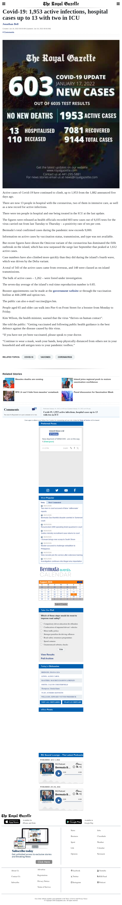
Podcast (102, 882)
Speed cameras (49, 641)
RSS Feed (103, 876)
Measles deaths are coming (29, 379)
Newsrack (101, 853)
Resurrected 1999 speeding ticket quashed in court (61, 527)
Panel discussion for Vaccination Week (93, 392)
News (73, 830)
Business (74, 836)
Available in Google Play (89, 821)
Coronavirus (65, 357)
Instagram (76, 882)
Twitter (75, 876)
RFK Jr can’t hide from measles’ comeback (36, 392)
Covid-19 (28, 357)
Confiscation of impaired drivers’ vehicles (60, 627)
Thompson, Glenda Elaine (50, 688)
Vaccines (45, 357)
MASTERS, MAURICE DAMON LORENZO (58, 680)
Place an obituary (72, 702)
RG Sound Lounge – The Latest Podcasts (62, 755)
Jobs (99, 830)
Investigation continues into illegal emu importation (61, 561)
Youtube (102, 870)
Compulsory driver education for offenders (61, 623)
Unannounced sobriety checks (56, 644)
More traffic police (51, 630)
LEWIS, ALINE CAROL (50, 676)
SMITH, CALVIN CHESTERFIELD (54, 684)
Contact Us (15, 876)
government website (66, 290)
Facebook (76, 870)
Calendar (100, 848)
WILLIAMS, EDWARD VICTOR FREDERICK (58, 696)
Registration (42, 875)
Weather (100, 842)
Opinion (74, 853)
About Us (15, 870)
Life (72, 848)
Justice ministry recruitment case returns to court (60, 533)
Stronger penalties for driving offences (59, 634)
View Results (47, 654)
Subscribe (15, 882)
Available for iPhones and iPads (29, 821)
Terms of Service (85, 420)
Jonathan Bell (10, 24)
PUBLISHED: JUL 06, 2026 (50, 787)
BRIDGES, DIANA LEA (50, 672)
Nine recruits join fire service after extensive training (62, 555)
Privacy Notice (43, 881)
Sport (73, 842)
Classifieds (101, 836)
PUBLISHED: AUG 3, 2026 (50, 760)
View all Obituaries (50, 702)
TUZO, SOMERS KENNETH (52, 692)
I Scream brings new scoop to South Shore (58, 539)
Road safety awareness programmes (58, 637)
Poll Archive (47, 658)
